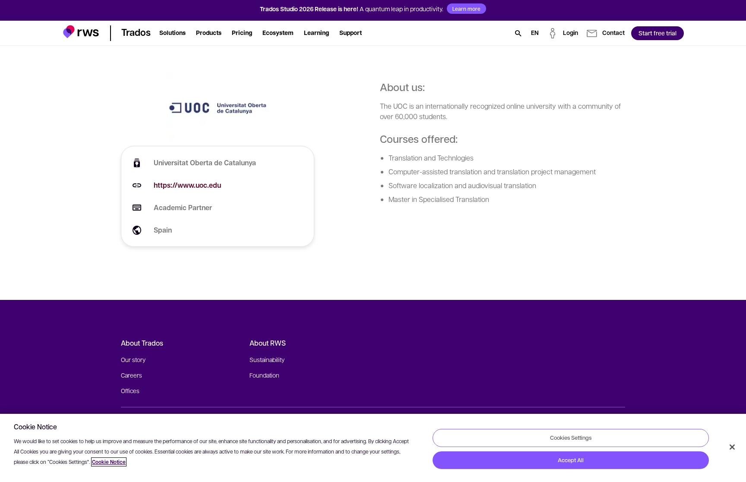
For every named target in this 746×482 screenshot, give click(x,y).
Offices (130, 390)
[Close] (732, 447)
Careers (131, 375)
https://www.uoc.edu (187, 185)
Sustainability (267, 359)
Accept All (571, 460)
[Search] (518, 33)
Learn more (466, 8)
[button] (81, 31)
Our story (133, 359)
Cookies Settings (570, 437)
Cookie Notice (109, 462)
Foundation (264, 375)
